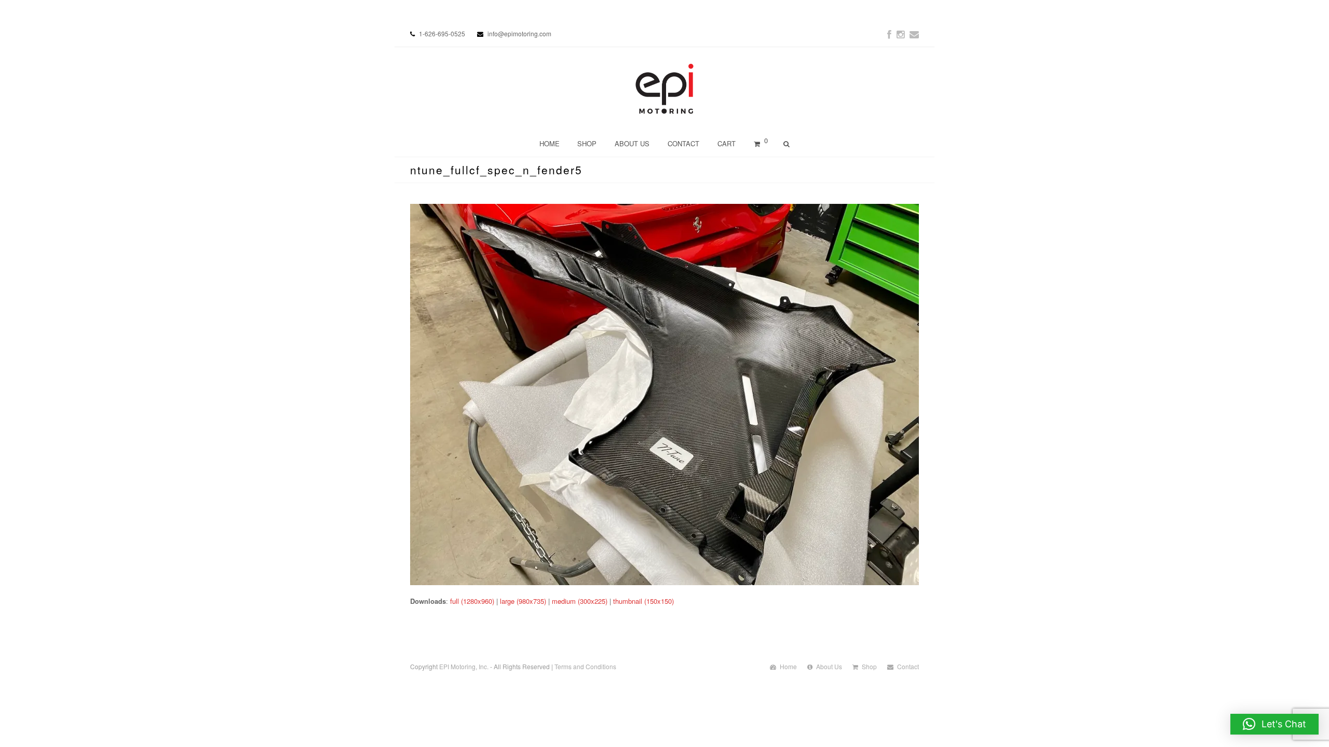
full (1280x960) (472, 601)
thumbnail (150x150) (643, 601)
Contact (908, 666)
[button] (1274, 724)
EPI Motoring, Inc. (464, 666)
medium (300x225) (579, 601)
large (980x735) (523, 601)
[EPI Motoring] (665, 89)
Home (788, 666)
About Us (829, 666)
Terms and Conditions (585, 666)
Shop (869, 666)
